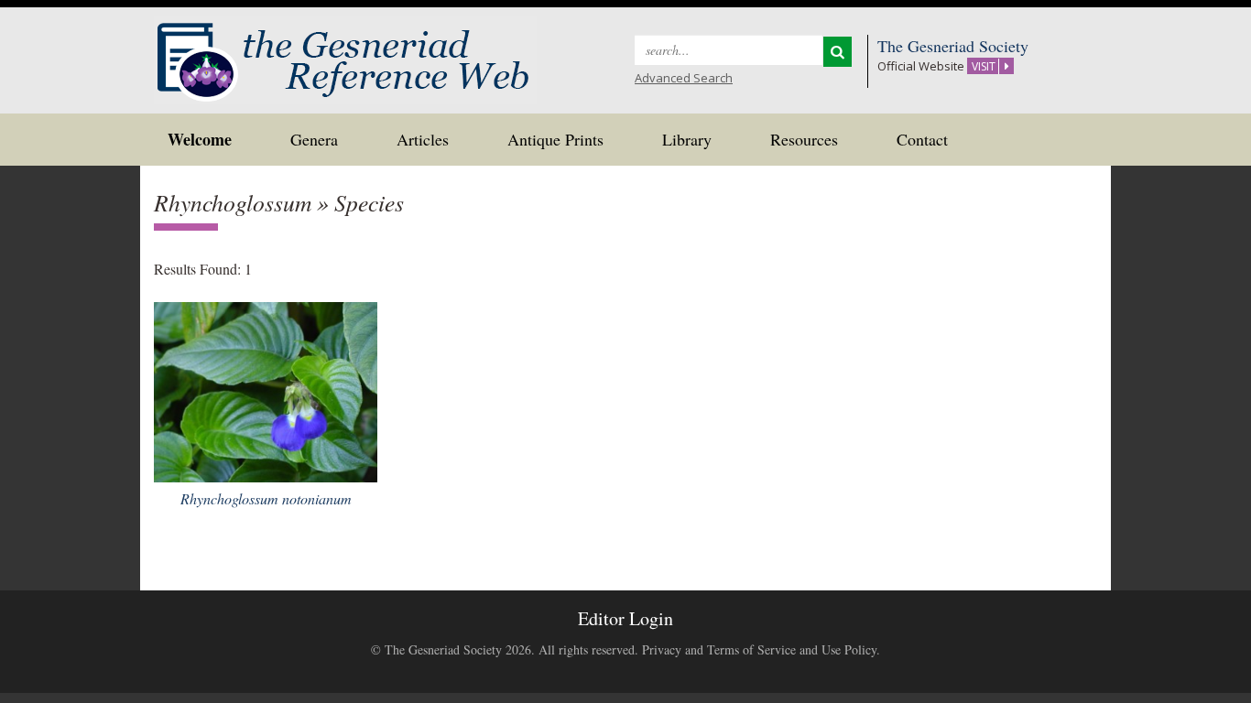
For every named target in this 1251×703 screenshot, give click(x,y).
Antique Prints (555, 139)
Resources (804, 139)
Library (687, 139)
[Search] (837, 52)
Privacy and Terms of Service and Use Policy (759, 649)
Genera (314, 139)
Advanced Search (684, 78)
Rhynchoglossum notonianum (266, 498)
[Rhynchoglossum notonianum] (265, 389)
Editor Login (625, 618)
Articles (423, 139)
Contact (922, 139)
